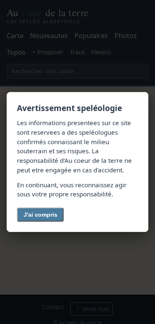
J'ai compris (40, 214)
